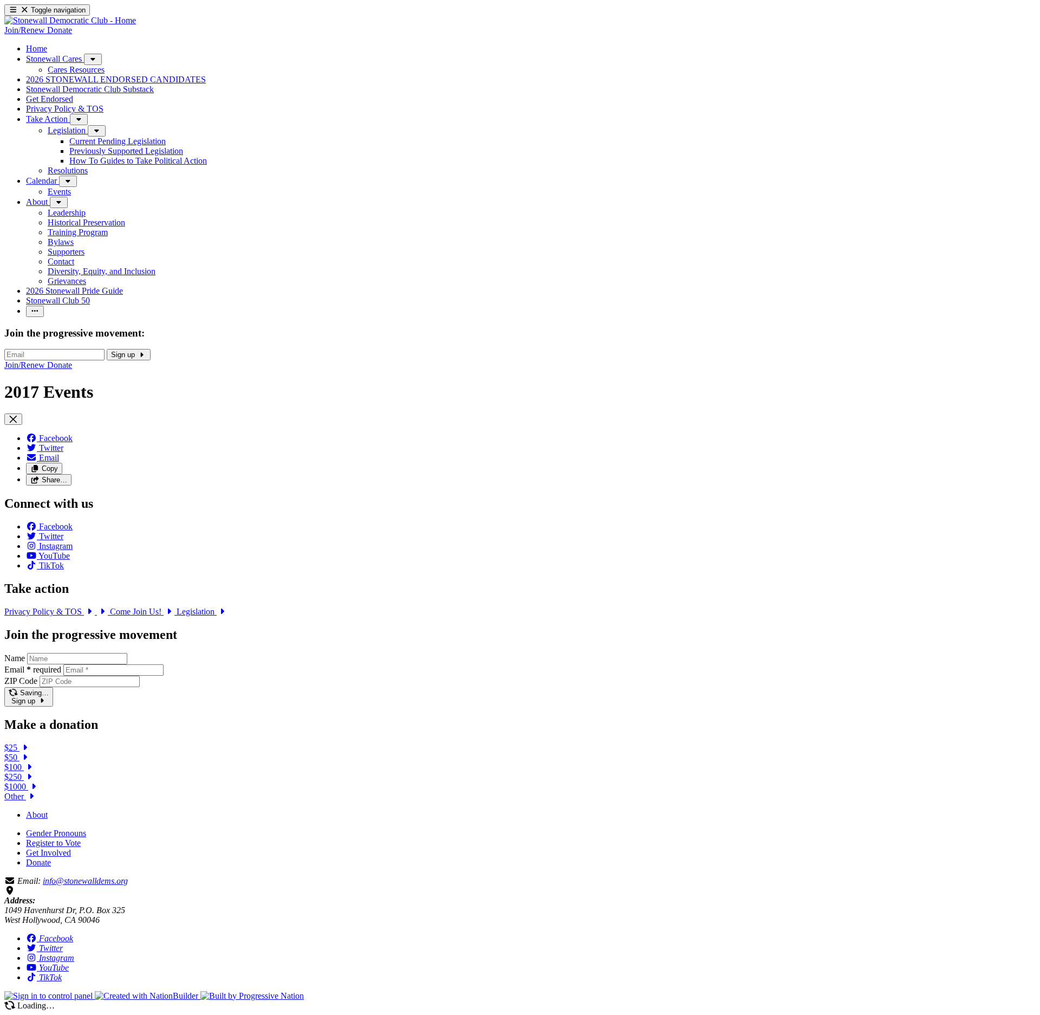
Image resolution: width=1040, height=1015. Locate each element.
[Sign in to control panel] (49, 995)
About (37, 814)
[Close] (13, 419)
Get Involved (48, 852)
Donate (38, 862)
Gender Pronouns (56, 833)
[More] (93, 59)
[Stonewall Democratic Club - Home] (70, 20)
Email (32, 669)
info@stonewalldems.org (85, 880)
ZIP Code (20, 681)
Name (14, 658)
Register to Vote (53, 843)
